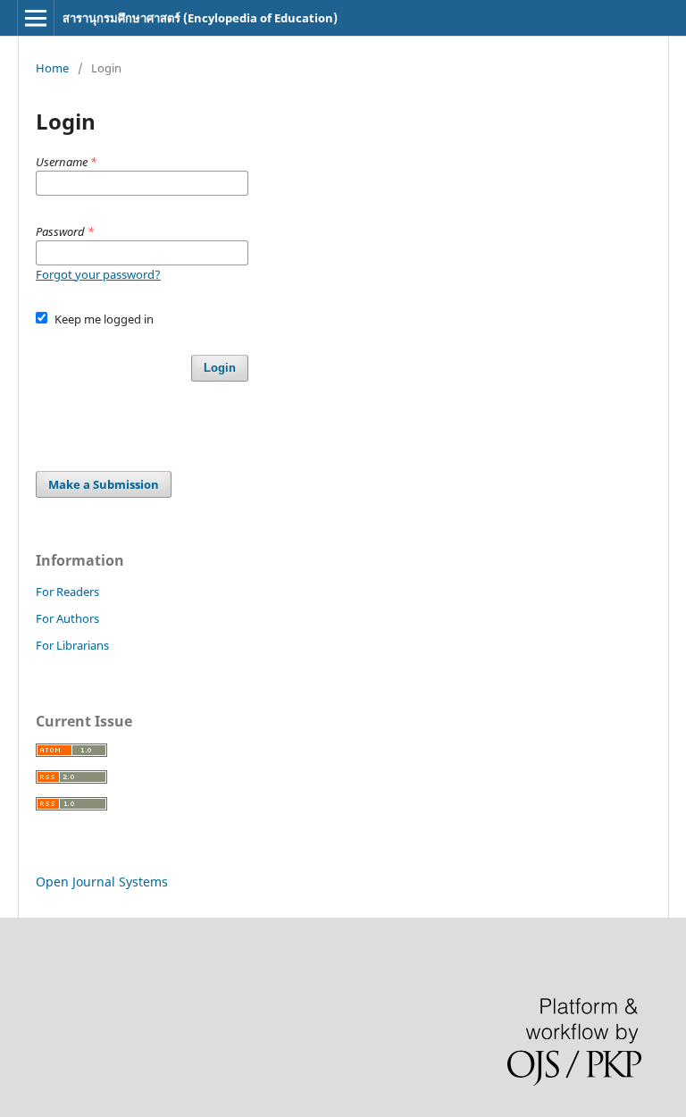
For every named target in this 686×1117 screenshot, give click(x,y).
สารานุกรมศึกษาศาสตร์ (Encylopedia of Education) (200, 18)
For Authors (67, 618)
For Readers (67, 592)
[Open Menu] (36, 18)
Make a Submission (103, 484)
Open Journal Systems (102, 881)
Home (52, 68)
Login (220, 367)
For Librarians (72, 645)
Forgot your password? (98, 274)
